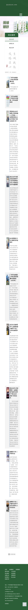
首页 (6, 569)
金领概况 (11, 569)
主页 (10, 72)
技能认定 (7, 575)
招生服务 (7, 573)
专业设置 (13, 571)
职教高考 (7, 579)
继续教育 (13, 575)
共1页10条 (13, 554)
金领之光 (11, 43)
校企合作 (11, 47)
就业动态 (11, 39)
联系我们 (7, 577)
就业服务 (13, 573)
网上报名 (13, 577)
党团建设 (18, 569)
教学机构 (7, 571)
